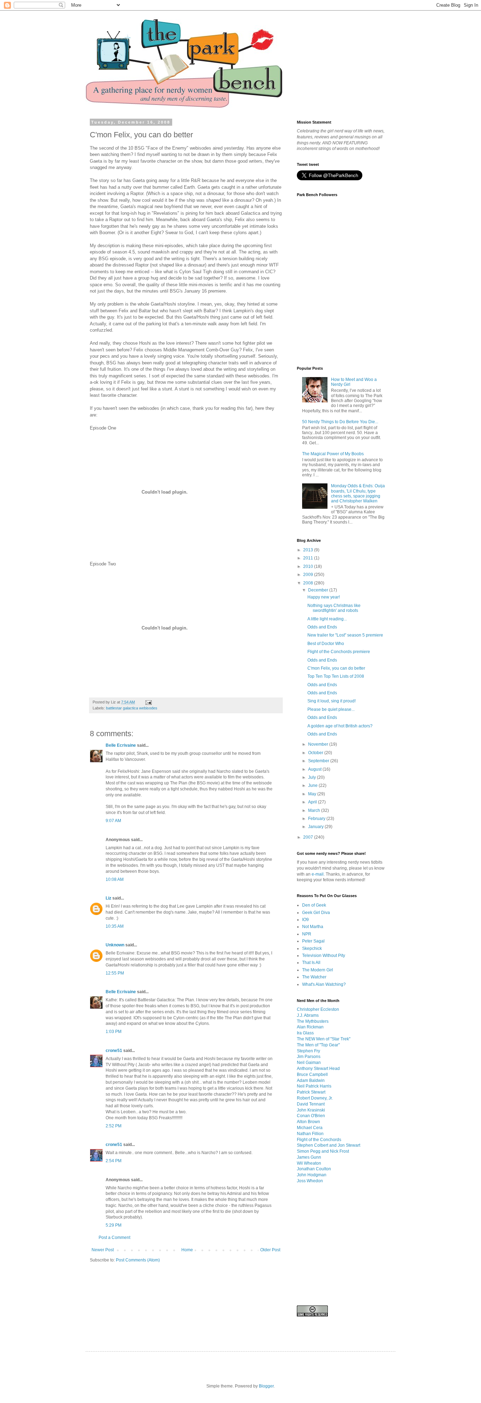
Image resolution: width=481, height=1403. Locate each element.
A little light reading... (327, 618)
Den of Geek (314, 905)
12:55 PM (115, 973)
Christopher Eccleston (318, 1009)
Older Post (270, 1249)
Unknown (115, 944)
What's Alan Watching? (324, 984)
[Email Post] (148, 702)
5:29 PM (113, 1225)
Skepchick (312, 948)
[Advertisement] (218, 1289)
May (312, 793)
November (318, 744)
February (317, 818)
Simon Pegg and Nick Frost (323, 1151)
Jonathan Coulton (314, 1168)
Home (187, 1249)
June (313, 785)
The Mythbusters (313, 1021)
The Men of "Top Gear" (318, 1044)
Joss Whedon (310, 1180)
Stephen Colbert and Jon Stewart (328, 1145)
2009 (308, 574)
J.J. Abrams (308, 1015)
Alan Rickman (310, 1027)
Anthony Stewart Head (318, 1068)
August (315, 769)
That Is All (311, 962)
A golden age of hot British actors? (340, 726)
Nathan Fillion (310, 1133)
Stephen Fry (308, 1050)
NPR (306, 934)
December (318, 590)
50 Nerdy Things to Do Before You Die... (340, 421)
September (319, 760)
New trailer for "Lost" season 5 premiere (345, 635)
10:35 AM (115, 926)
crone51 (114, 1050)
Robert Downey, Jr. (315, 1098)
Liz (108, 898)
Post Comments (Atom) (138, 1260)
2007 (308, 837)
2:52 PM (113, 1125)
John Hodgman (311, 1174)
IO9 (305, 919)
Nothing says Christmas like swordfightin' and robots (334, 608)
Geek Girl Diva (316, 912)
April (313, 802)
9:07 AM (113, 820)
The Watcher (314, 977)
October (316, 752)
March (314, 810)
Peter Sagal (313, 941)
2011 (308, 558)
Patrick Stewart (311, 1092)
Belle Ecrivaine (121, 745)
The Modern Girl (317, 969)
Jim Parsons (308, 1056)
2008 (308, 583)
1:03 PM (113, 1031)
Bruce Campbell (312, 1074)
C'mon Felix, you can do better (336, 668)
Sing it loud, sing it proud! (331, 701)
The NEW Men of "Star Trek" (323, 1038)
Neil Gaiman (309, 1062)
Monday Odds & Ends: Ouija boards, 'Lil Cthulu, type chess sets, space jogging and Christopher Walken (358, 493)
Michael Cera (310, 1127)
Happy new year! (323, 597)
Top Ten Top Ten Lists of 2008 (335, 676)
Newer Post (103, 1249)
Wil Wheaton (309, 1163)
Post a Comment (114, 1237)
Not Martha (312, 926)
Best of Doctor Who (325, 643)
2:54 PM (113, 1160)
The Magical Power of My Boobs (333, 453)
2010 (308, 566)
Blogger (266, 1386)
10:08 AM (115, 879)
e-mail (318, 874)
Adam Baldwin (311, 1080)
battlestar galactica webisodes (131, 708)
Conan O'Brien (311, 1115)
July (312, 777)
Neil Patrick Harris (314, 1086)
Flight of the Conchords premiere (338, 651)
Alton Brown (308, 1121)
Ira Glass (305, 1033)
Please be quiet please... (331, 709)
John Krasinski (311, 1110)
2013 (308, 549)
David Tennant (311, 1104)
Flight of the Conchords (319, 1139)
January (316, 826)
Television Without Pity (323, 955)
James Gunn (309, 1157)
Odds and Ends (322, 627)
